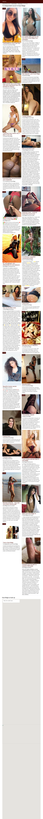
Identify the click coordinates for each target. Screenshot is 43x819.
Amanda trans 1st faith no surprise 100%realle (29, 565)
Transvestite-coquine (28, 415)
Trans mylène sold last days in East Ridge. (30, 459)
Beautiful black (26, 384)
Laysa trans (25, 303)
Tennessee (20, 3)
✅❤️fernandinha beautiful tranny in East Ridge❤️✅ (10, 218)
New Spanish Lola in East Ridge (31, 74)
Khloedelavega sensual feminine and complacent (12, 179)
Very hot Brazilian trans (9, 308)
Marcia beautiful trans (28, 148)
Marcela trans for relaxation (30, 345)
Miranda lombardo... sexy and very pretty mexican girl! (11, 503)
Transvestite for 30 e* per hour (11, 43)
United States (14, 3)
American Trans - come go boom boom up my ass (29, 213)
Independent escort (6, 3)
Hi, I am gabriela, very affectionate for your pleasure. (11, 264)
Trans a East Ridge (8, 542)
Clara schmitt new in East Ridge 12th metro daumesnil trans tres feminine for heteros (12, 85)
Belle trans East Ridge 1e (29, 513)
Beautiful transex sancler (10, 386)
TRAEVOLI (4, 1)
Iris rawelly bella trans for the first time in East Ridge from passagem (30, 38)
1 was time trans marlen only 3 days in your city (11, 134)
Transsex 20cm (7, 457)
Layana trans (6, 436)
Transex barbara (26, 116)
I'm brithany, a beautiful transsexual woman (28, 257)
